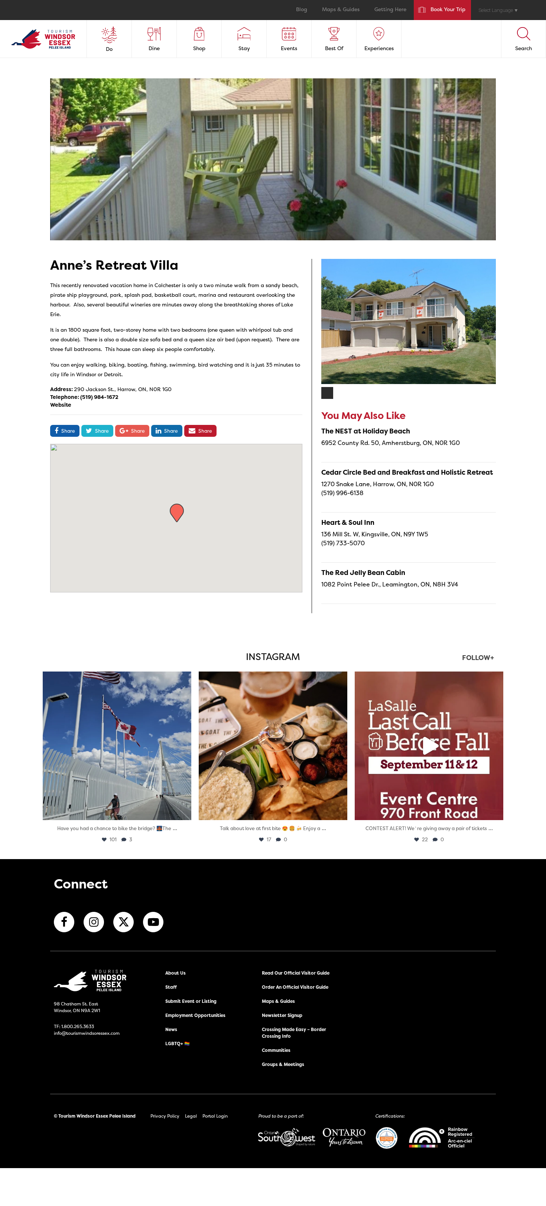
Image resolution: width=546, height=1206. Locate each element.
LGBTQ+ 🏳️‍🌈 (177, 1043)
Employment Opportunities (195, 1015)
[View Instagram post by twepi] (184, 811)
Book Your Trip (447, 9)
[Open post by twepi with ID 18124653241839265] (117, 746)
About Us (175, 973)
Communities (276, 1050)
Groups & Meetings (283, 1064)
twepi (116, 679)
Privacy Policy (164, 1116)
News (171, 1029)
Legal (191, 1116)
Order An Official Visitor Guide (295, 987)
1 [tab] (328, 393)
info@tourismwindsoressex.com (87, 1033)
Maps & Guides (341, 9)
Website (60, 404)
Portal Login (215, 1116)
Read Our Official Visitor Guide (295, 973)
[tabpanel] (408, 321)
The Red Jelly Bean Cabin (363, 572)
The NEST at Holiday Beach (365, 431)
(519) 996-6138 (342, 493)
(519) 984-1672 (99, 396)
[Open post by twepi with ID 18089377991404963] (429, 746)
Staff (171, 987)
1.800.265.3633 (77, 1026)
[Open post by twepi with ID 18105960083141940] (273, 746)
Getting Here (390, 9)
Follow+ (478, 658)
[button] (177, 513)
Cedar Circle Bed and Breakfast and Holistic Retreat (407, 472)
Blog (301, 9)
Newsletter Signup (282, 1015)
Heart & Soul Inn (347, 522)
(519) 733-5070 (343, 543)
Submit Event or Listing (191, 1001)
